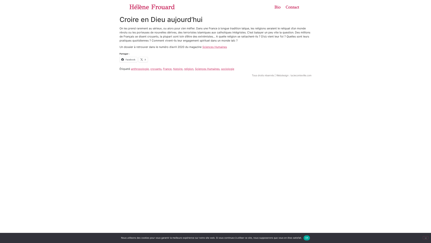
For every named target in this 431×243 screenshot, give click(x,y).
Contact (292, 7)
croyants (155, 69)
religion (188, 69)
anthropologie (140, 69)
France (167, 69)
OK (306, 237)
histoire (178, 69)
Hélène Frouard (152, 7)
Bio (277, 7)
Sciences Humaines (214, 47)
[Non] (425, 237)
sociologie (227, 69)
